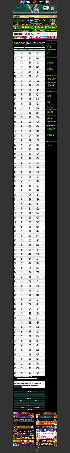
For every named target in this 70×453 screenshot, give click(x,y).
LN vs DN (30, 405)
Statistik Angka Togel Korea (51, 84)
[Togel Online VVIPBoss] (35, 16)
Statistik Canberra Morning (34, 385)
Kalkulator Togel (30, 409)
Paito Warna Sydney (50, 61)
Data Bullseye (49, 97)
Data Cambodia (49, 96)
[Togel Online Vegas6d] (23, 423)
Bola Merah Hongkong (50, 112)
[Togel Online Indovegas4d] (46, 444)
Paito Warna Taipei (49, 68)
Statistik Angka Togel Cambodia (51, 80)
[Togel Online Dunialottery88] (46, 423)
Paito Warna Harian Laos (50, 135)
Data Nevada (49, 103)
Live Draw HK (21, 13)
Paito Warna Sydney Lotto (38, 449)
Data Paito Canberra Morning (18, 385)
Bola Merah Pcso (49, 117)
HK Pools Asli (37, 450)
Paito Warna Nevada (50, 69)
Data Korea (48, 100)
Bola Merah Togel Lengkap (50, 123)
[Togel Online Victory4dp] (23, 416)
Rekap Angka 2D (30, 398)
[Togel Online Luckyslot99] (46, 416)
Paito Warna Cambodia (50, 62)
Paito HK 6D (41, 13)
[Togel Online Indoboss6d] (46, 413)
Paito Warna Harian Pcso (50, 133)
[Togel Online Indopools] (46, 437)
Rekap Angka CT (22, 396)
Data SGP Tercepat (16, 13)
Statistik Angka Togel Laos (50, 85)
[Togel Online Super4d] (35, 23)
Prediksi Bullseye (49, 47)
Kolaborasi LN (37, 407)
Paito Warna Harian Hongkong (51, 128)
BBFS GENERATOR (30, 391)
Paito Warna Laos (49, 67)
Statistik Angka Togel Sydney (51, 79)
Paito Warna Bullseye (50, 63)
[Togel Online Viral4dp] (35, 37)
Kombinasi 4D (22, 407)
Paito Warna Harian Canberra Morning (36, 383)
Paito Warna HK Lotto (43, 449)
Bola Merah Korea (49, 118)
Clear (38, 378)
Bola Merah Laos (49, 119)
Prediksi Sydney (49, 45)
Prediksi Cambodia (49, 46)
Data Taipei (48, 102)
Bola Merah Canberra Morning (26, 385)
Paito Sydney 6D (47, 13)
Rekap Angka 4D (22, 400)
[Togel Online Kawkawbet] (23, 420)
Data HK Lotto (48, 449)
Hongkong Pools (28, 449)
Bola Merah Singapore (50, 111)
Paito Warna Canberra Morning (20, 40)
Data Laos (48, 101)
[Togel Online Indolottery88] (46, 430)
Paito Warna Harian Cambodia (51, 130)
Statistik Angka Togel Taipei (51, 86)
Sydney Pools (24, 449)
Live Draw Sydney (32, 13)
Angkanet (22, 449)
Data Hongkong (49, 94)
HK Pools (52, 145)
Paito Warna (37, 13)
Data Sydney (49, 95)
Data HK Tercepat (49, 145)
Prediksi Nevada (49, 53)
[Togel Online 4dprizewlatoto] (23, 437)
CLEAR (15, 49)
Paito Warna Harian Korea (50, 134)
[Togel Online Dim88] (35, 20)
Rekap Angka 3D (38, 396)
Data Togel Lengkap (50, 107)
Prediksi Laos (49, 51)
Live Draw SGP (27, 13)
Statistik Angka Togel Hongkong (51, 78)
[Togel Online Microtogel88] (23, 413)
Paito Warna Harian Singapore (51, 127)
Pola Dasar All (37, 400)
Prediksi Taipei (49, 52)
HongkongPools (33, 449)
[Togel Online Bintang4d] (23, 430)
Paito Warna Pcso (49, 64)
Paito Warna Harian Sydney (50, 129)
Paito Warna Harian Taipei (50, 136)
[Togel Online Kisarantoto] (35, 30)
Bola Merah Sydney (49, 113)
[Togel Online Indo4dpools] (23, 444)
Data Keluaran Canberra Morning (18, 383)
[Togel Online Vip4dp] (46, 420)
